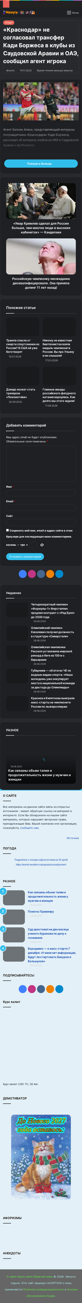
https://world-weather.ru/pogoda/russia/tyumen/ (41, 864)
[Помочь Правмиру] (14, 917)
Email (10, 501)
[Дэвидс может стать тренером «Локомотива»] (22, 375)
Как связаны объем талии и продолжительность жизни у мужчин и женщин (39, 775)
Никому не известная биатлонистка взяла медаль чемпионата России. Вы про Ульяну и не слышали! (58, 348)
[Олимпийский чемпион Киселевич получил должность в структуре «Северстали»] (17, 633)
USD (20, 1084)
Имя (10, 486)
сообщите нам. (29, 827)
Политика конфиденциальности (43, 1289)
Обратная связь (43, 1276)
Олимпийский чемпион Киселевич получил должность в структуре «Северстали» (52, 632)
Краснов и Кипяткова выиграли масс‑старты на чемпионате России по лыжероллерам (52, 702)
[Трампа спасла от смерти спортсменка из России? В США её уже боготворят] (22, 327)
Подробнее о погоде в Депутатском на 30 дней (41, 859)
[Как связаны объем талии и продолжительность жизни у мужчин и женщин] (14, 897)
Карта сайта (24, 1276)
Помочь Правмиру (41, 911)
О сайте (12, 1276)
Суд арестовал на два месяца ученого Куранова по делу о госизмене (48, 933)
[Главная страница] (19, 12)
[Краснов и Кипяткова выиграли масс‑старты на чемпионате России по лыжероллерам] (17, 703)
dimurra (10, 70)
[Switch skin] (62, 13)
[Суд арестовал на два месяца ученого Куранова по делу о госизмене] (14, 934)
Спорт (8, 22)
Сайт (9, 515)
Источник (73, 838)
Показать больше (39, 163)
